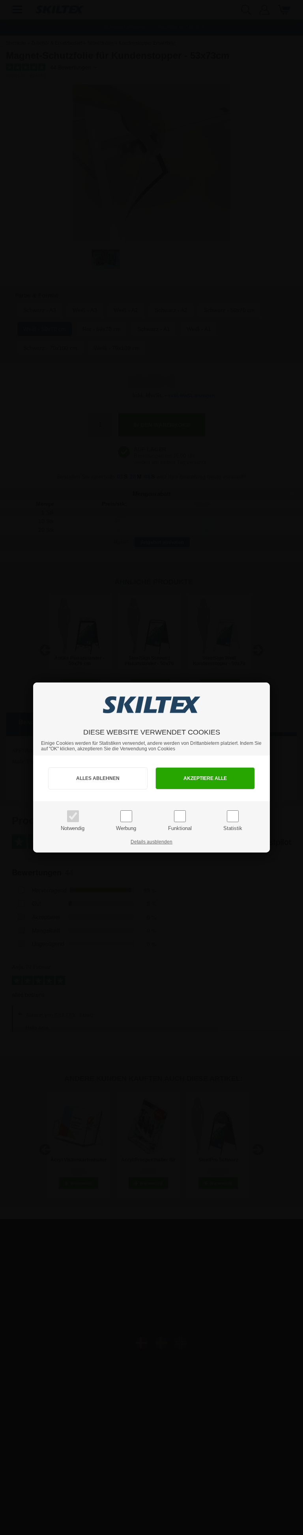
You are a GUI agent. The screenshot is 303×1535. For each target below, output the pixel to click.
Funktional (180, 828)
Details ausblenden (151, 842)
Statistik (232, 828)
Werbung (126, 828)
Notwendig (72, 828)
